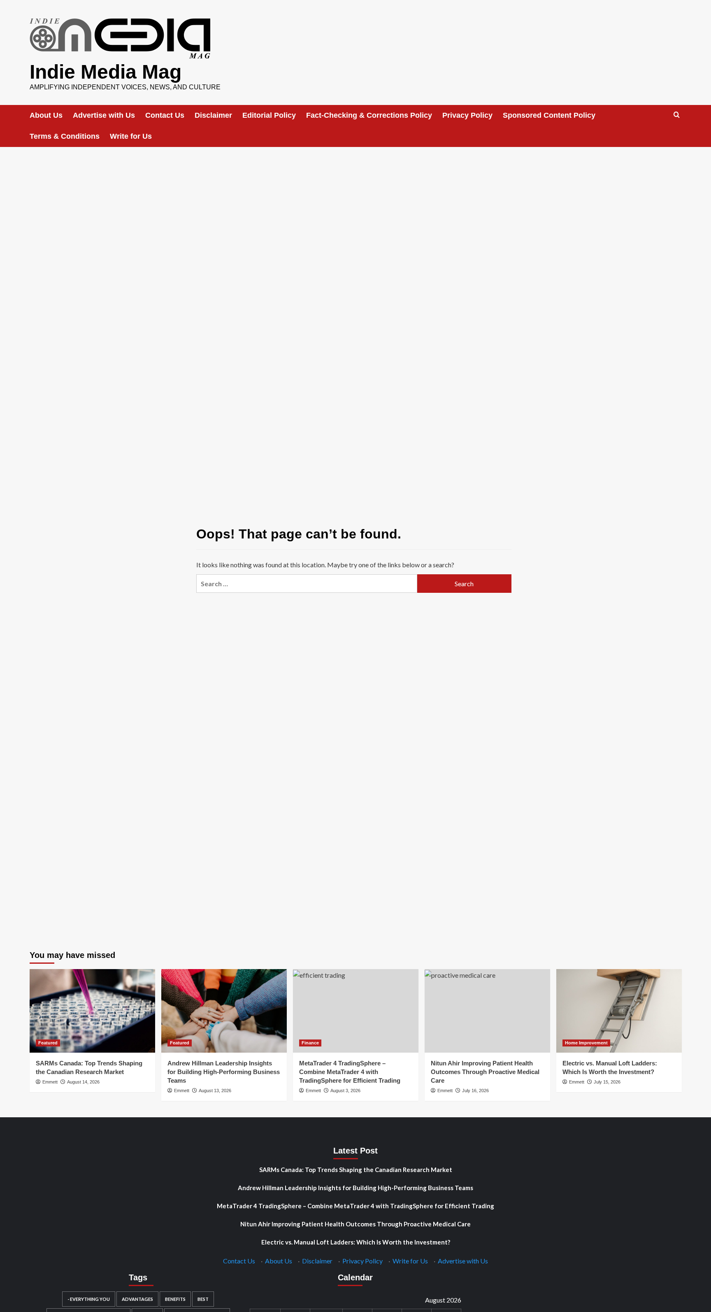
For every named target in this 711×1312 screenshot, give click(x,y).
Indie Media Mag (105, 72)
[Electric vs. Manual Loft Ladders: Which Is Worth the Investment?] (619, 1011)
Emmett (50, 1081)
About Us (46, 115)
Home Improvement (586, 1042)
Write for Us (131, 136)
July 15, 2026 (607, 1081)
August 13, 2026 (215, 1090)
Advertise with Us (104, 115)
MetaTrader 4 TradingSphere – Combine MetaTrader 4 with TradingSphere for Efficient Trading (349, 1072)
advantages (137, 1299)
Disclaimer (213, 115)
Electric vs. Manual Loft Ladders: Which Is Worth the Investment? (355, 1242)
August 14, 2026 (83, 1081)
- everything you (88, 1299)
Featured (48, 1042)
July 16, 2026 (475, 1090)
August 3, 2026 (345, 1090)
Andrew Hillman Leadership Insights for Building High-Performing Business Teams (223, 1072)
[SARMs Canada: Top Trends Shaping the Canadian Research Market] (92, 1011)
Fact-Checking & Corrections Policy (369, 115)
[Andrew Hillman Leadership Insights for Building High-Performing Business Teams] (224, 1011)
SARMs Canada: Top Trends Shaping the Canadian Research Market (355, 1169)
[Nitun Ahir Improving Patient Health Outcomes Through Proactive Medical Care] (487, 1011)
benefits (175, 1299)
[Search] (677, 115)
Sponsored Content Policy (549, 115)
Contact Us (164, 115)
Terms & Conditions (65, 136)
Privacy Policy (467, 115)
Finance (310, 1042)
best (203, 1299)
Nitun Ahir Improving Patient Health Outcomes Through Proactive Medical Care (485, 1072)
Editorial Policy (269, 115)
